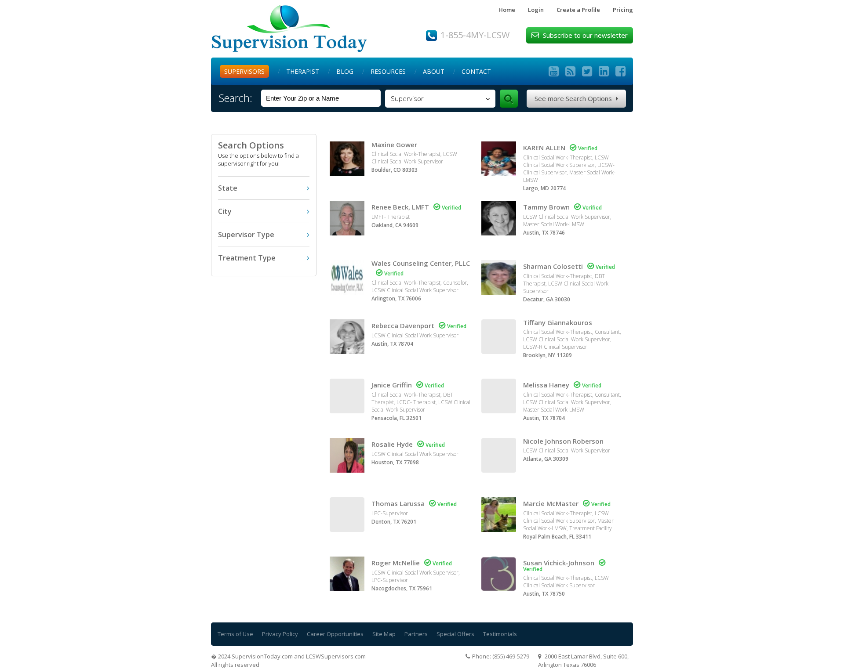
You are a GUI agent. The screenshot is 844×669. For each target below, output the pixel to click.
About (433, 71)
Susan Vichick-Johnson (558, 562)
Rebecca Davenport (402, 325)
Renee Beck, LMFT (400, 207)
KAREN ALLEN (544, 147)
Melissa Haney (546, 384)
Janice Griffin (391, 384)
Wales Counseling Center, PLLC (420, 263)
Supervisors (244, 71)
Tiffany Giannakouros (557, 322)
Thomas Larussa (398, 503)
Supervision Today (289, 28)
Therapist (302, 71)
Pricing (623, 10)
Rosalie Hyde (392, 444)
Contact (476, 71)
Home (506, 10)
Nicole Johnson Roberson (563, 441)
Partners (416, 634)
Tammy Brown (546, 207)
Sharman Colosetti (553, 266)
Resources (388, 71)
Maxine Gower (394, 144)
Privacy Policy (280, 634)
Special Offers (455, 634)
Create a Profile (578, 10)
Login (536, 10)
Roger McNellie (395, 562)
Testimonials (500, 634)
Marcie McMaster (550, 503)
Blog (344, 71)
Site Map (384, 634)
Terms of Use (235, 634)
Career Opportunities (335, 634)
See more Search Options (576, 98)
